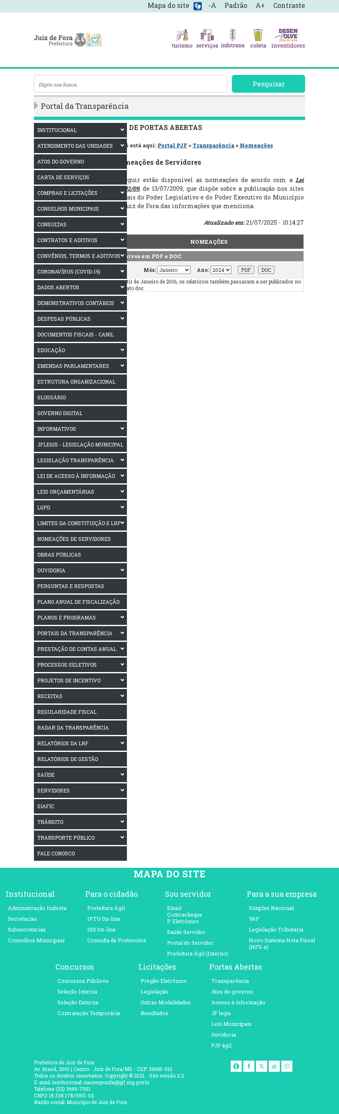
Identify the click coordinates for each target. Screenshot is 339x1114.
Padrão (235, 5)
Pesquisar (269, 83)
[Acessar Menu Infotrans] (232, 40)
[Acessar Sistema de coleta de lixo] (258, 40)
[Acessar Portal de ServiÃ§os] (207, 40)
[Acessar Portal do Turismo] (182, 40)
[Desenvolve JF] (288, 40)
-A (212, 5)
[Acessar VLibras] (197, 5)
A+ (260, 5)
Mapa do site (168, 5)
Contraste (289, 5)
